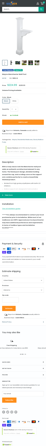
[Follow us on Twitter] (7, 412)
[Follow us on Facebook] (3, 412)
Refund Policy (6, 322)
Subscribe (9, 400)
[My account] (38, 3)
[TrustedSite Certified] (23, 149)
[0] (42, 3)
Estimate (8, 308)
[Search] (41, 9)
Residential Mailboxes (25, 140)
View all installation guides (11, 209)
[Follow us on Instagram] (11, 412)
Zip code (5, 295)
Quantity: (5, 109)
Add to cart (23, 122)
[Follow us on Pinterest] (15, 412)
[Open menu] (3, 3)
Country (5, 276)
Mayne (4, 78)
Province (5, 285)
